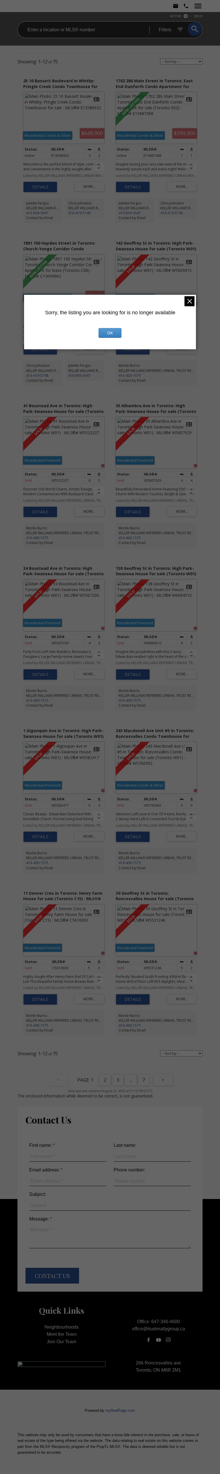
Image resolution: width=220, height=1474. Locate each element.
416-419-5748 (79, 212)
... (130, 1080)
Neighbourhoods (61, 1327)
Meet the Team (61, 1334)
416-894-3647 (37, 212)
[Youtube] (158, 1340)
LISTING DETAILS (40, 187)
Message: (39, 1218)
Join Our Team (61, 1341)
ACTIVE (175, 16)
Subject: (37, 1194)
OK (110, 333)
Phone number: (129, 1169)
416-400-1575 (130, 375)
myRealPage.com (120, 1410)
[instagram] (168, 1340)
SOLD (198, 16)
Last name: (125, 1145)
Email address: (45, 1169)
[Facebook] (149, 1340)
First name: (41, 1145)
